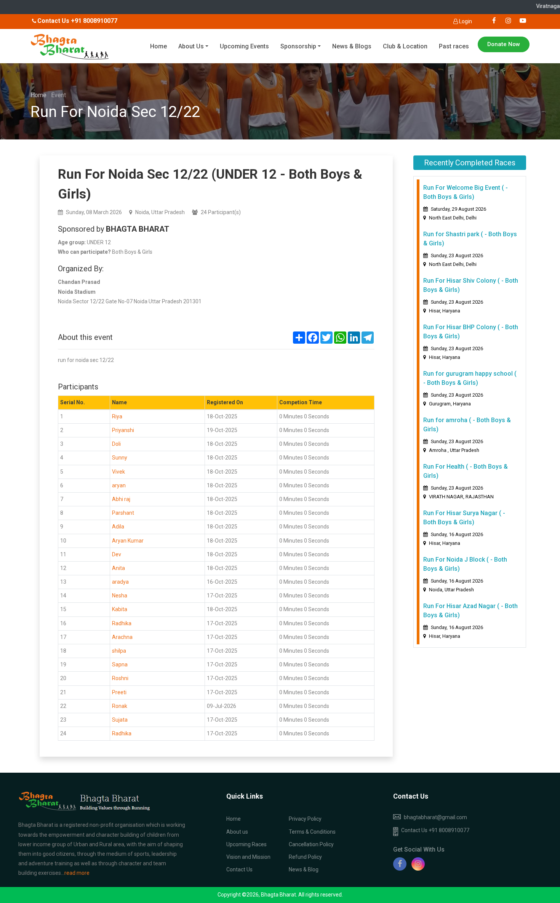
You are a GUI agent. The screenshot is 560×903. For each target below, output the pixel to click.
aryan (119, 485)
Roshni (120, 678)
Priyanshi (123, 430)
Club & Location (405, 46)
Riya (117, 416)
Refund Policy (305, 857)
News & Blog (303, 869)
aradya (120, 582)
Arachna (122, 637)
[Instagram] (418, 864)
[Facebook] (399, 864)
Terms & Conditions (312, 832)
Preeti (119, 692)
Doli (116, 444)
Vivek (118, 472)
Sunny (119, 458)
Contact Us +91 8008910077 (435, 830)
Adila (118, 527)
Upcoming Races (246, 844)
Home (158, 46)
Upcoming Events (244, 46)
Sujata (120, 720)
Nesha (119, 595)
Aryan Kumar (128, 541)
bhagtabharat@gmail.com (435, 817)
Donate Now (503, 44)
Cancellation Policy (311, 844)
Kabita (119, 609)
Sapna (120, 664)
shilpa (119, 651)
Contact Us (239, 869)
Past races (454, 46)
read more (77, 873)
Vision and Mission (248, 857)
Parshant (123, 513)
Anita (118, 568)
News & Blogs (351, 46)
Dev (116, 554)
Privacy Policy (305, 819)
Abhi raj (121, 499)
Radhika (121, 623)
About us (237, 832)
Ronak (119, 706)
